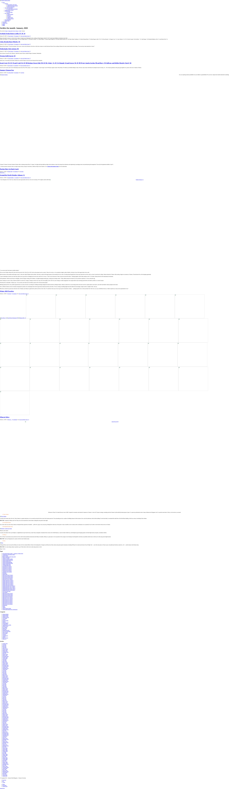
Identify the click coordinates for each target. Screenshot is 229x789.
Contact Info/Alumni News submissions (9, 609)
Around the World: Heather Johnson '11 (12, 175)
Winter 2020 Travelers (7, 291)
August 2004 (4, 768)
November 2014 (5, 727)
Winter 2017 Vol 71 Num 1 (7, 597)
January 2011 (4, 744)
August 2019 (4, 669)
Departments (4, 605)
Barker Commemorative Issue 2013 (9, 556)
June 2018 (4, 684)
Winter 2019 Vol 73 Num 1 (7, 600)
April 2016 (4, 712)
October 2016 (5, 706)
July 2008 (4, 752)
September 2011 (5, 742)
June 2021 (4, 653)
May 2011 (4, 743)
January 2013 (4, 738)
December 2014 (5, 726)
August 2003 (4, 772)
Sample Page (4, 574)
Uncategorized (5, 635)
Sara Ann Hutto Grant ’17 (26, 36)
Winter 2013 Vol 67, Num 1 (7, 593)
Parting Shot (10, 171)
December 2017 (5, 690)
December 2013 (5, 732)
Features (4, 621)
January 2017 (4, 702)
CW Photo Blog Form (6, 565)
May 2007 (4, 756)
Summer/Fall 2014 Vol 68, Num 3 (8, 589)
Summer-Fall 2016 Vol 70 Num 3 (8, 585)
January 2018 (4, 689)
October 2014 (5, 728)
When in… (4, 638)
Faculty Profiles (5, 620)
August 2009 (4, 749)
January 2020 (4, 664)
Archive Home (5, 555)
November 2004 (5, 767)
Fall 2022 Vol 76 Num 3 (7, 570)
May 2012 (4, 740)
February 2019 (5, 675)
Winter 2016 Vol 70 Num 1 (7, 596)
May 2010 (4, 746)
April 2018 (4, 686)
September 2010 (5, 745)
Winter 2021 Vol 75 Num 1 (7, 603)
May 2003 (4, 773)
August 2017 (4, 695)
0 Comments (16, 36)
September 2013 (5, 735)
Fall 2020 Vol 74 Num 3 (7, 568)
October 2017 (5, 693)
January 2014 (4, 731)
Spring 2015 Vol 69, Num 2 (7, 577)
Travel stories (10, 36)
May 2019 (4, 672)
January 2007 (4, 757)
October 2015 (5, 718)
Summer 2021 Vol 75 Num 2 (7, 583)
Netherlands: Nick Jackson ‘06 (9, 49)
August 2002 (4, 774)
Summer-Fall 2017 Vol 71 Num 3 (8, 586)
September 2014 (5, 729)
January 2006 (4, 762)
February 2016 (5, 714)
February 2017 (5, 701)
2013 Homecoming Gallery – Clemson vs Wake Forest (12, 553)
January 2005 (4, 766)
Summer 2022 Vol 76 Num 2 (7, 584)
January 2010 (4, 748)
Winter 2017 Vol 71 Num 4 (7, 598)
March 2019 (4, 674)
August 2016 (4, 708)
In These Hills (10, 72)
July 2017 (4, 696)
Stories (3, 606)
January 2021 (4, 655)
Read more (2, 172)
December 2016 (5, 703)
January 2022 (4, 650)
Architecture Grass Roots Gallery (8, 554)
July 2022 (4, 644)
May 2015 (4, 722)
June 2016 (4, 710)
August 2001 (4, 775)
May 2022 (4, 646)
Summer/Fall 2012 (5, 630)
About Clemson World (6, 608)
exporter (3, 619)
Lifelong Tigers (5, 626)
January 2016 (4, 715)
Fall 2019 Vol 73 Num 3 (7, 567)
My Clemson (4, 627)
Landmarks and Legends (7, 571)
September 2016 (5, 707)
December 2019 (5, 665)
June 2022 (4, 645)
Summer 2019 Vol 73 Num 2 (7, 581)
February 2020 (5, 662)
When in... (10, 419)
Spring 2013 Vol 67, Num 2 (7, 575)
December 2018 (5, 678)
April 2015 (4, 723)
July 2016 (4, 709)
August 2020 (4, 658)
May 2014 (4, 730)
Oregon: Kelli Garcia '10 (7, 56)
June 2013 (4, 737)
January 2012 (4, 741)
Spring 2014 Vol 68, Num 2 (7, 576)
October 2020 (5, 657)
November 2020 (5, 656)
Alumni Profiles (11, 177)
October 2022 (5, 643)
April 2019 (4, 673)
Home (6, 31)
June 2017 (4, 697)
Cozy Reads (4, 618)
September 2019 (5, 668)
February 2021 (5, 654)
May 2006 (4, 760)
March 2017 (4, 700)
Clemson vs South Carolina (7, 558)
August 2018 (4, 682)
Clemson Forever (5, 617)
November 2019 (5, 666)
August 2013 (4, 736)
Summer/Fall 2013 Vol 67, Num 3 (8, 588)
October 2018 (5, 680)
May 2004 (4, 769)
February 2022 (5, 648)
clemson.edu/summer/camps (53, 166)
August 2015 (4, 721)
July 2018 (4, 683)
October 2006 (5, 758)
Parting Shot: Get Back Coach (9, 169)
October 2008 (5, 751)
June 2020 (4, 659)
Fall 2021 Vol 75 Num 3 (7, 569)
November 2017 (5, 692)
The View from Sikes (6, 591)
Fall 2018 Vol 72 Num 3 (7, 566)
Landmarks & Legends (6, 624)
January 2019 (4, 676)
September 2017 (5, 694)
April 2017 (4, 699)
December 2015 (5, 716)
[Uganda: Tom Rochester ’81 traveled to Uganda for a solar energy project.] (160, 317)
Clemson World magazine (7, 562)
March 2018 (4, 687)
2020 (20, 31)
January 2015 (4, 725)
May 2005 (4, 765)
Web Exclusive (5, 637)
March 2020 (4, 661)
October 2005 (5, 763)
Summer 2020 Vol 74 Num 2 (7, 582)
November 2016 (5, 704)
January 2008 (4, 754)
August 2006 (4, 759)
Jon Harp (22, 72)
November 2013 (5, 734)
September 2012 (5, 739)
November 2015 (5, 717)
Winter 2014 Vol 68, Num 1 (7, 594)
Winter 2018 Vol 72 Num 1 (7, 599)
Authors (3, 607)
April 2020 (4, 660)
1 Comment (16, 177)
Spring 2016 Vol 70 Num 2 (7, 578)
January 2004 (4, 770)
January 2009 (4, 750)
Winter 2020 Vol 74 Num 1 (7, 602)
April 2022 (4, 647)
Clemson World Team (6, 564)
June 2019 (4, 671)
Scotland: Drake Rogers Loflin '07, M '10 (12, 33)
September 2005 (5, 764)
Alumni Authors (5, 614)
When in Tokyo (4, 417)
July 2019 (4, 670)
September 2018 (5, 681)
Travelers (9, 293)
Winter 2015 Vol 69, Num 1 (7, 595)
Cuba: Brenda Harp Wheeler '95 (10, 42)
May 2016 (4, 711)
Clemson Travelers (5, 557)
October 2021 (5, 651)
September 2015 (5, 720)
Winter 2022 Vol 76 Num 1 (7, 604)
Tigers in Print (5, 632)
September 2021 (5, 652)
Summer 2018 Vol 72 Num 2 (7, 580)
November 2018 (5, 679)
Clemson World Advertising (7, 560)
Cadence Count (5, 616)
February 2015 (5, 724)
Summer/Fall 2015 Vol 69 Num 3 (8, 590)
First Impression (5, 622)
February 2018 (5, 688)
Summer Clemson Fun (7, 70)
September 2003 (5, 771)
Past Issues (4, 572)
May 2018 (4, 685)
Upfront (3, 636)
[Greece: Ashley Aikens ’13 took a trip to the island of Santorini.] (74, 366)
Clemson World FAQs (6, 561)
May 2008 (4, 753)
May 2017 (4, 698)
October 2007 (5, 755)
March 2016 (4, 713)
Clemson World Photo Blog (7, 563)
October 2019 (5, 667)
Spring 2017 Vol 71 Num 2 (13, 31)
